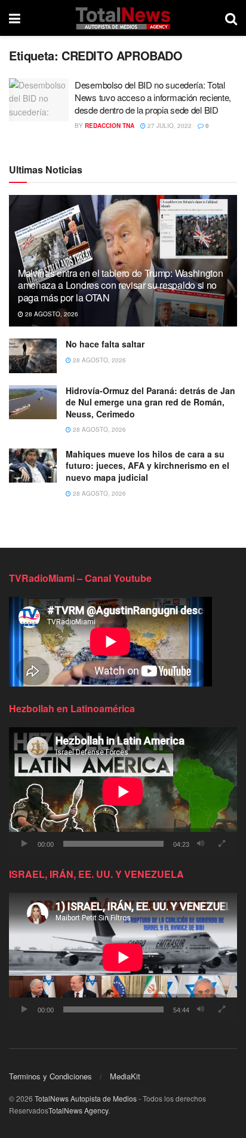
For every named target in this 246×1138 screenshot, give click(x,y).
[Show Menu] (14, 18)
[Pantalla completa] (221, 844)
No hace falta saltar (105, 344)
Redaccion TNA (109, 125)
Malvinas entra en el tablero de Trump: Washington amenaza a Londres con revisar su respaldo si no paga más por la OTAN (120, 285)
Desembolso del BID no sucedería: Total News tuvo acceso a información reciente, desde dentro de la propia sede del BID (153, 97)
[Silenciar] (201, 844)
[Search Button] (231, 18)
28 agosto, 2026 (50, 314)
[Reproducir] (24, 844)
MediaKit (125, 1076)
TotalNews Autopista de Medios (86, 1098)
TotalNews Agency (78, 1110)
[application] (123, 791)
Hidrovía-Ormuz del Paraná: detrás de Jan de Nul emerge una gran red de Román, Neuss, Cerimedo (150, 402)
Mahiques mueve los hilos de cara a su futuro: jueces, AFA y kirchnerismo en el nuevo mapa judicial (147, 465)
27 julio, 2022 (169, 125)
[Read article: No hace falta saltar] (33, 355)
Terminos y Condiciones (50, 1076)
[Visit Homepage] (122, 18)
